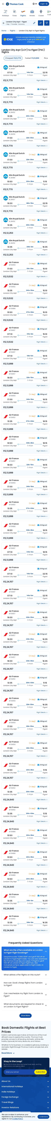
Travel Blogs (7, 1102)
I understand (43, 1117)
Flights (23, 15)
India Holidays (8, 1092)
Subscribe (40, 1072)
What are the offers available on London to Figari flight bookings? (23, 951)
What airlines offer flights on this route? (22, 975)
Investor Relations (10, 1107)
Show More (25, 1015)
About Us (6, 1081)
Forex (15, 15)
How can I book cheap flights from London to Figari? (23, 984)
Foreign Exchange (10, 1097)
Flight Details (41, 80)
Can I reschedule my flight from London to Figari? (23, 994)
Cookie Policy (17, 1119)
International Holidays (12, 1086)
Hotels (32, 15)
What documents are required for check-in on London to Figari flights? (24, 1005)
